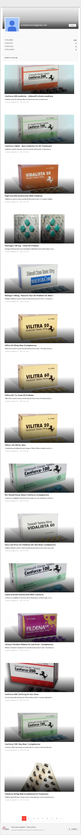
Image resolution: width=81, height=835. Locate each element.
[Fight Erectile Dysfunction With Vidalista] (39, 188)
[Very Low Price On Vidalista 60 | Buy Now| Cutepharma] (39, 537)
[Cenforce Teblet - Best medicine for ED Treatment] (39, 138)
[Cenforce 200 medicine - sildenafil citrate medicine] (39, 88)
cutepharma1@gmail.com (33, 25)
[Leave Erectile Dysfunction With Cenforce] (39, 586)
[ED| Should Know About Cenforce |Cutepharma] (39, 487)
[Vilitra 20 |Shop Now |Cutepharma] (39, 337)
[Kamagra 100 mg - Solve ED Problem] (39, 238)
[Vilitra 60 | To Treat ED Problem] (39, 387)
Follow (72, 25)
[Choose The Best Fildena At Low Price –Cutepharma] (39, 636)
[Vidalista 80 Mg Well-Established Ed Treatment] (39, 786)
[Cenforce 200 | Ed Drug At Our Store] (39, 686)
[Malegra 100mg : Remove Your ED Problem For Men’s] (39, 287)
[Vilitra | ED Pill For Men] (39, 437)
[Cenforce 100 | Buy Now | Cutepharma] (39, 736)
